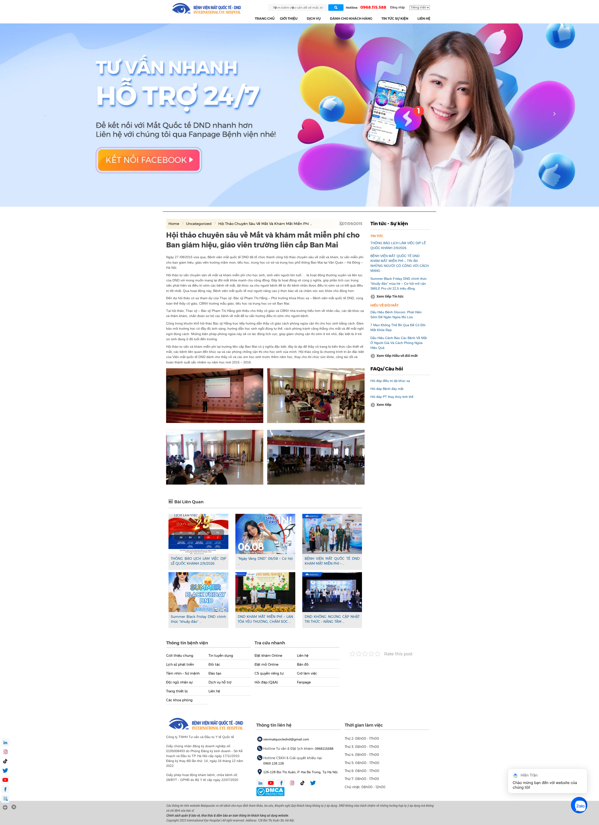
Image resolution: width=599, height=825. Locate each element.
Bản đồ (303, 664)
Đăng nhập (397, 7)
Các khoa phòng (179, 700)
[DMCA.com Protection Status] (270, 791)
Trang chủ (265, 18)
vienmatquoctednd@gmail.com (286, 739)
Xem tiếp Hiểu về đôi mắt (397, 356)
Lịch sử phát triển (180, 664)
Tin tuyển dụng (220, 655)
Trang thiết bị (177, 691)
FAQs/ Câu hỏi (386, 369)
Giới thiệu (289, 18)
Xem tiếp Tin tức (390, 296)
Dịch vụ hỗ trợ (219, 682)
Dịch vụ (314, 18)
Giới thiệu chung (179, 655)
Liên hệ (423, 18)
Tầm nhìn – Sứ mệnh (183, 673)
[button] (300, 19)
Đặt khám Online (268, 655)
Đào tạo (214, 673)
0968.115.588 (373, 7)
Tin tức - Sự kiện (389, 223)
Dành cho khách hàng (351, 18)
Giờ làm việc (307, 673)
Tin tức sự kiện (394, 18)
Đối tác (214, 664)
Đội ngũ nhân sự (179, 682)
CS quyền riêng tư (269, 673)
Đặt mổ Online (266, 664)
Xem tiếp (383, 405)
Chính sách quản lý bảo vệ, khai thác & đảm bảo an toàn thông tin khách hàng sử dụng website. (227, 815)
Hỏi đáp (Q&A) (266, 682)
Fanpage (304, 682)
